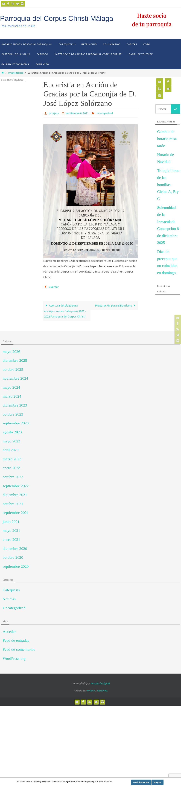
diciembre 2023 (15, 403)
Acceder (9, 629)
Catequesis (11, 588)
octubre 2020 (13, 555)
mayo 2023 (11, 439)
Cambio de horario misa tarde (167, 138)
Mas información (141, 782)
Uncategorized (15, 72)
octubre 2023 (13, 412)
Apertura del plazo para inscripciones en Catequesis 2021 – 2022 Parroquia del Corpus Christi (65, 309)
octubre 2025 (13, 367)
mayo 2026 (11, 349)
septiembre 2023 (16, 421)
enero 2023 (11, 466)
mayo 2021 (11, 528)
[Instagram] (22, 4)
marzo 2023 (12, 457)
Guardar (54, 285)
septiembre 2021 (16, 510)
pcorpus (54, 113)
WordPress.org (14, 656)
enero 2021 (11, 537)
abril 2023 (11, 448)
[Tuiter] (17, 4)
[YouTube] (4, 4)
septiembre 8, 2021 (77, 113)
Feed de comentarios (19, 647)
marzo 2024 (12, 394)
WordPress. (102, 688)
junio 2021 (11, 519)
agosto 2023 (12, 430)
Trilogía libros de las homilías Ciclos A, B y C (168, 184)
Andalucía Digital (100, 681)
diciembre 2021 (15, 493)
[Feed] (13, 4)
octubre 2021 (13, 502)
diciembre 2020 (15, 546)
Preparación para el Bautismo (114, 303)
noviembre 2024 (15, 376)
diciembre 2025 (15, 358)
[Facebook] (8, 4)
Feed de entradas (16, 638)
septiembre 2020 (16, 564)
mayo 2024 (11, 385)
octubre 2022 (13, 475)
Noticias (9, 597)
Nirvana (91, 688)
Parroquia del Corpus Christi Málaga (56, 18)
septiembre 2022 (16, 484)
